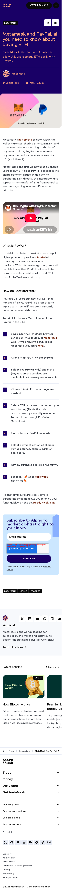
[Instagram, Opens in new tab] (24, 842)
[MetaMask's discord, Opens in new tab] (59, 618)
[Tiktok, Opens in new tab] (43, 842)
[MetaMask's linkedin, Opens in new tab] (29, 618)
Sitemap (6, 870)
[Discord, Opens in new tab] (30, 842)
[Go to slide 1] (27, 737)
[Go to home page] (3, 751)
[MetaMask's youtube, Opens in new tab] (37, 618)
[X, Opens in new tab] (5, 842)
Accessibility (8, 874)
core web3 (41, 477)
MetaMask (51, 338)
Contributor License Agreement (17, 866)
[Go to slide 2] (31, 737)
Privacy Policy (9, 858)
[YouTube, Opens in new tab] (18, 842)
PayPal (41, 257)
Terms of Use (9, 862)
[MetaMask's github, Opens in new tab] (44, 618)
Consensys (7, 854)
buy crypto (25, 139)
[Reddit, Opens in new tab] (36, 842)
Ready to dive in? (44, 502)
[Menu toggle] (56, 5)
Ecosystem (24, 751)
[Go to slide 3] (35, 737)
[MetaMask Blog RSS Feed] (49, 842)
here (40, 345)
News (11, 751)
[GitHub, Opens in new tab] (11, 842)
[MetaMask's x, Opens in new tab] (22, 618)
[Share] (55, 22)
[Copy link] (47, 22)
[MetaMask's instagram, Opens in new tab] (52, 618)
